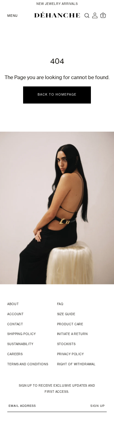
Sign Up (97, 405)
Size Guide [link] (66, 314)
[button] (57, 14)
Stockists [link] (66, 344)
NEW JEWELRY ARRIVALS (57, 4)
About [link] (13, 304)
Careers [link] (15, 354)
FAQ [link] (60, 304)
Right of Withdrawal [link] (76, 364)
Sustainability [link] (20, 344)
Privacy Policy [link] (70, 354)
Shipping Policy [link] (21, 334)
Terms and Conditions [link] (27, 364)
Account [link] (15, 314)
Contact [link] (15, 324)
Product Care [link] (70, 324)
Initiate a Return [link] (72, 334)
